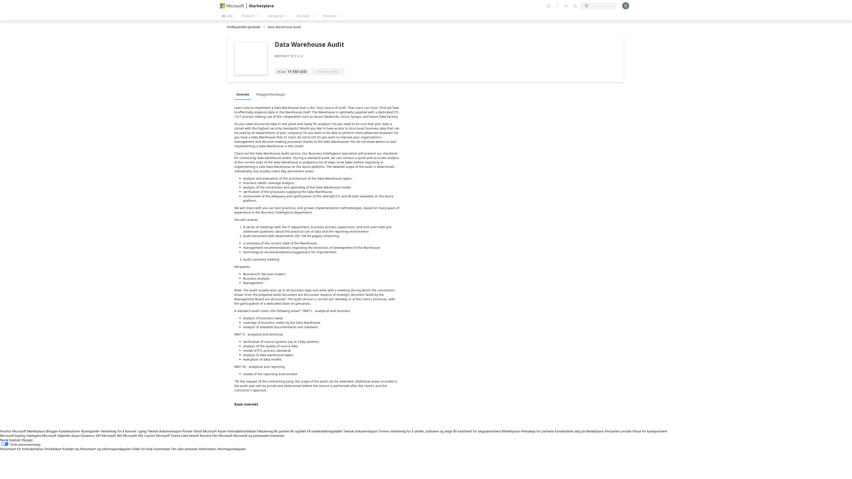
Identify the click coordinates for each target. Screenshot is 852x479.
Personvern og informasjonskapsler (105, 449)
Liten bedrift (190, 435)
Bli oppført (298, 431)
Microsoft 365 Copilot (139, 435)
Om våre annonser (184, 449)
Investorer (277, 435)
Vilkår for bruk (142, 449)
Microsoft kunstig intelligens (20, 435)
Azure (75, 435)
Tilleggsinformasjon (270, 94)
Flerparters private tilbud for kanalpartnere (636, 431)
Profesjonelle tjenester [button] (244, 27)
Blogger (52, 431)
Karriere (205, 435)
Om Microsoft (222, 435)
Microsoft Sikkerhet (56, 435)
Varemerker (162, 449)
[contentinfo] (264, 27)
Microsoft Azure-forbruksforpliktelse (230, 431)
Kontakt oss (70, 449)
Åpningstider (90, 431)
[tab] (244, 94)
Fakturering (265, 431)
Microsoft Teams (168, 435)
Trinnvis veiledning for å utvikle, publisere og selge (415, 431)
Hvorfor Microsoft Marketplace (22, 431)
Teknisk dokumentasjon (164, 431)
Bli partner (281, 431)
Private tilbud (192, 431)
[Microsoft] (232, 5)
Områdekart (52, 449)
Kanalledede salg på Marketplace (579, 431)
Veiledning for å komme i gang (123, 431)
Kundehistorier (69, 431)
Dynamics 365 (91, 435)
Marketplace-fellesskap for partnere (528, 431)
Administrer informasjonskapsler (222, 449)
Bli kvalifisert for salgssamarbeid (477, 431)
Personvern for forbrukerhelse (21, 449)
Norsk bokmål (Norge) (16, 440)
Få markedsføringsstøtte (324, 431)
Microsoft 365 (112, 435)
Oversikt (242, 94)
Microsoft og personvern (251, 435)
